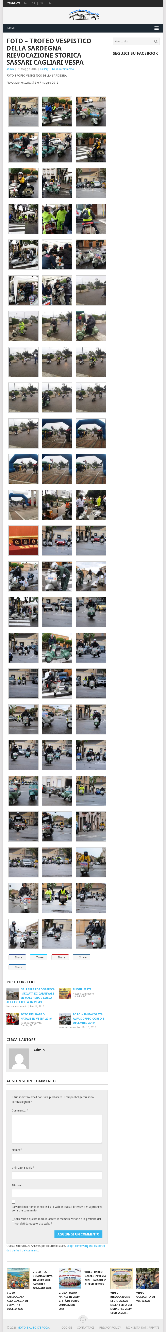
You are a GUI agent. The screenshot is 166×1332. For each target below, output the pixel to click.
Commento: (20, 1110)
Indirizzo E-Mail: (23, 1167)
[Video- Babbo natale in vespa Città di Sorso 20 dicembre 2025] (70, 1278)
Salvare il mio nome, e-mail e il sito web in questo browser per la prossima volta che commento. (57, 1208)
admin (10, 68)
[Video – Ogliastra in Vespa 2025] (147, 1278)
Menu (11, 28)
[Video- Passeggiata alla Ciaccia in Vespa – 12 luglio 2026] (18, 1278)
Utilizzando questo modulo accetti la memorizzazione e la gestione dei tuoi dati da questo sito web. (57, 1221)
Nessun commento (63, 68)
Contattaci (85, 1327)
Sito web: (17, 1185)
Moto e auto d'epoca (33, 1327)
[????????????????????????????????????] (57, 912)
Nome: (17, 1150)
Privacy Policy (110, 1327)
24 (25, 3)
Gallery (44, 68)
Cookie (67, 1327)
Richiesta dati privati (142, 1327)
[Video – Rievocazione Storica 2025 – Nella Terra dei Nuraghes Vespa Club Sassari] (121, 1278)
